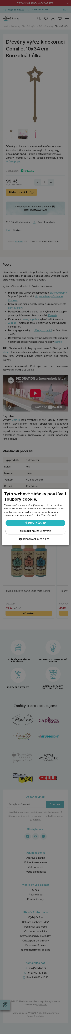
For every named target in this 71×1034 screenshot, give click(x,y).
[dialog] (35, 517)
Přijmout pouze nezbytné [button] (35, 531)
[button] (35, 539)
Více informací (48, 515)
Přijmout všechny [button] (35, 522)
